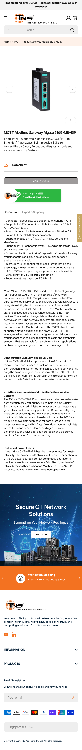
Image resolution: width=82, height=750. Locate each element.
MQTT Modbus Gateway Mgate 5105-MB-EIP (39, 41)
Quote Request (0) (79, 227)
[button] (75, 18)
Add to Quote (41, 181)
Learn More (41, 534)
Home (7, 41)
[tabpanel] (41, 345)
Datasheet (19, 165)
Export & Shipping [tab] (33, 212)
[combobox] (41, 29)
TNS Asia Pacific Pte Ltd (32, 741)
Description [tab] (11, 212)
